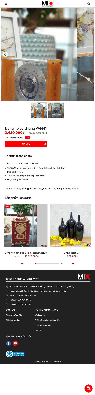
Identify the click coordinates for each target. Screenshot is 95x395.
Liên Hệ (38, 330)
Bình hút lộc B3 (72, 252)
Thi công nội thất (13, 320)
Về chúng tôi (40, 315)
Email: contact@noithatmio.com (23, 295)
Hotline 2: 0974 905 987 (20, 304)
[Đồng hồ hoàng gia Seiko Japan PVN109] (26, 225)
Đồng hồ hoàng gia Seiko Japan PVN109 (25, 252)
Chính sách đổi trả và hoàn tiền (47, 320)
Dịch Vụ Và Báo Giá (14, 315)
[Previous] (5, 54)
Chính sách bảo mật (43, 325)
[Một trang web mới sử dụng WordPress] (47, 3)
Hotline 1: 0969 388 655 (20, 300)
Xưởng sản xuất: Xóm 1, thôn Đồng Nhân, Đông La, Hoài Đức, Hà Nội (38, 291)
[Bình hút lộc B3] (72, 225)
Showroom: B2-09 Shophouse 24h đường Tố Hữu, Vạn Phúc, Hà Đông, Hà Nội (42, 286)
